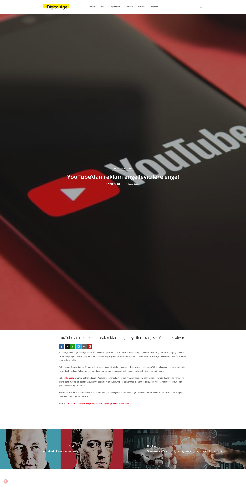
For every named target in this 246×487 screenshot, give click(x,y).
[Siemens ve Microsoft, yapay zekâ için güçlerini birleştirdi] (184, 449)
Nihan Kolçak (114, 184)
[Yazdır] (84, 346)
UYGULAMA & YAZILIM (123, 169)
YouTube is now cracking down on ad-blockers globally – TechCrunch (98, 403)
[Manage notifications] (6, 481)
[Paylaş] (61, 346)
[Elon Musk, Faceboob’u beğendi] (61, 449)
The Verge (69, 378)
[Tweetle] (67, 346)
